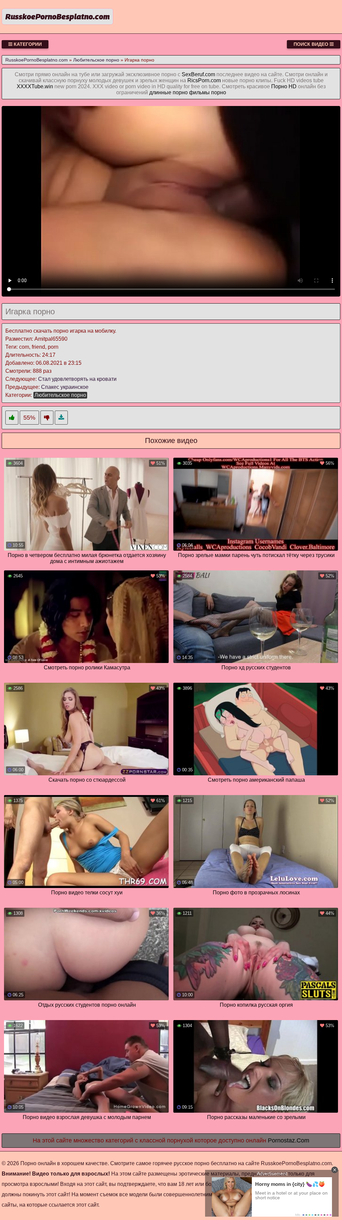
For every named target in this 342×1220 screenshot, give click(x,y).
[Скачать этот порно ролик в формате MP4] (61, 418)
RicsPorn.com (204, 80)
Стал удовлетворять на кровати (77, 379)
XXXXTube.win (35, 86)
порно (218, 92)
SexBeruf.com (198, 74)
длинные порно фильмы (179, 92)
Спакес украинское (65, 387)
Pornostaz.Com (288, 1140)
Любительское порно (60, 395)
